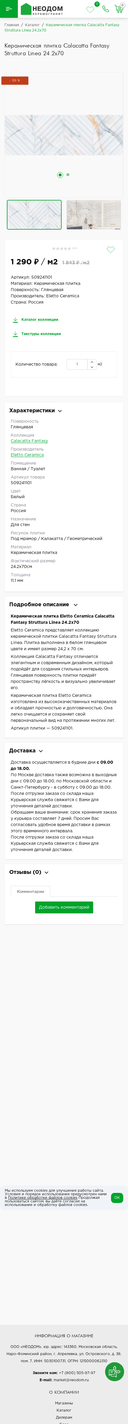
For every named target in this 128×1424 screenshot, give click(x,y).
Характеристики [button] (32, 410)
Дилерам (64, 1417)
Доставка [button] (22, 751)
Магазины (64, 1403)
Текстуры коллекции (40, 334)
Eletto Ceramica (27, 455)
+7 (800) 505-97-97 (77, 1373)
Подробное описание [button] (40, 604)
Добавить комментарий (64, 907)
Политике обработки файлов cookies (42, 1197)
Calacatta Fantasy (29, 441)
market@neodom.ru (71, 1380)
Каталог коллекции (39, 319)
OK (117, 1197)
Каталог (64, 1410)
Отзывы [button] (25, 872)
